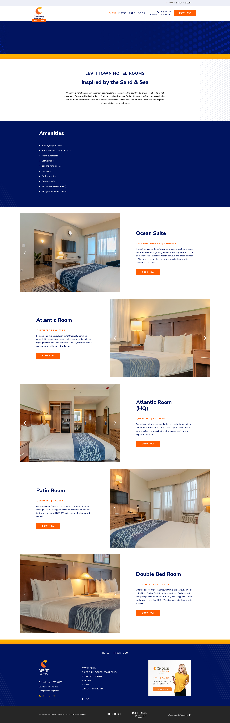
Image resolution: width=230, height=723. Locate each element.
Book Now (187, 12)
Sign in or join (184, 3)
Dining (132, 13)
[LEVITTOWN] (39, 13)
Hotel (105, 653)
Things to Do (120, 653)
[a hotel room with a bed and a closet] (70, 423)
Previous (24, 252)
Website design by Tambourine (178, 714)
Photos (122, 13)
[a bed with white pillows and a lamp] (160, 338)
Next (115, 252)
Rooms (112, 13)
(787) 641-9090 (165, 12)
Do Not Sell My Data (92, 676)
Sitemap (86, 685)
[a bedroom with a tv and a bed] (70, 252)
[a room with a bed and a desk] (160, 508)
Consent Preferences (93, 689)
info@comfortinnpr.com (49, 690)
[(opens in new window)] (169, 678)
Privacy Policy (89, 668)
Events (141, 13)
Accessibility (88, 680)
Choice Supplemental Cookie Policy (99, 672)
